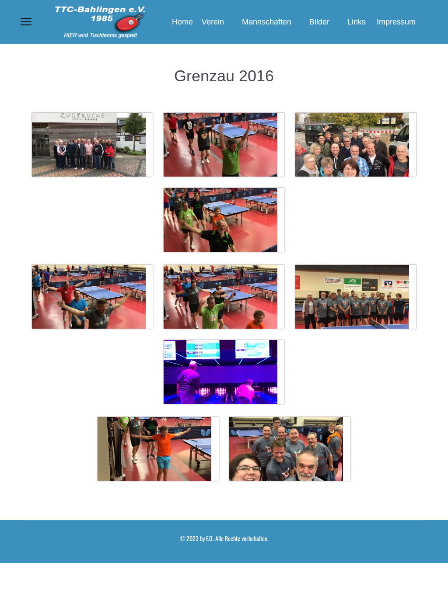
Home (182, 21)
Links (356, 21)
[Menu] (26, 22)
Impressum (396, 21)
